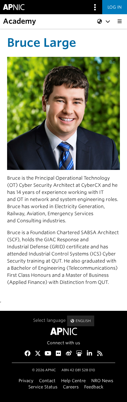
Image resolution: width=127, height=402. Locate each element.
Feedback (93, 386)
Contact (47, 380)
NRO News (102, 380)
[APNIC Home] (63, 331)
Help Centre (73, 380)
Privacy (26, 380)
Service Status (42, 386)
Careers (71, 386)
